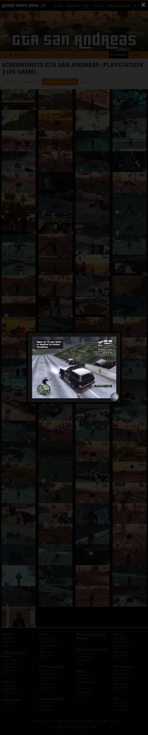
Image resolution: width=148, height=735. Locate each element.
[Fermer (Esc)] (143, 4)
